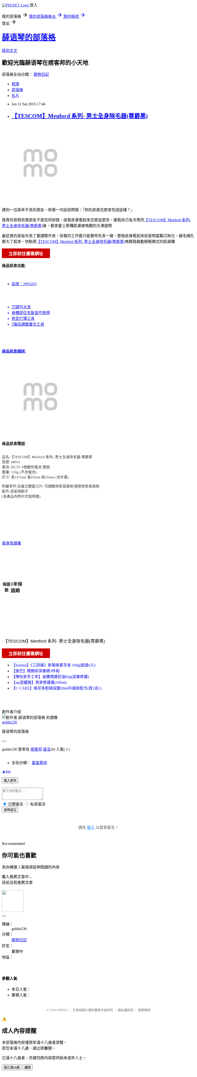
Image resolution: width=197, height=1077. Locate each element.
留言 (47, 749)
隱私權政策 (125, 1010)
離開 (28, 1067)
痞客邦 (36, 749)
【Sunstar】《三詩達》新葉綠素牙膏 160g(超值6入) (53, 665)
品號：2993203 (24, 284)
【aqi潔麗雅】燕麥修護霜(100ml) (39, 682)
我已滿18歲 (12, 1067)
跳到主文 (9, 51)
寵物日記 (41, 74)
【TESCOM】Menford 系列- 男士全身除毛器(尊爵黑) (80, 116)
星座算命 (39, 763)
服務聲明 (144, 1010)
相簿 (15, 84)
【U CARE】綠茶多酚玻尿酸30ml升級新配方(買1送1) (56, 688)
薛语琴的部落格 (29, 37)
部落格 (17, 90)
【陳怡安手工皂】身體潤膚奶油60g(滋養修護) (50, 677)
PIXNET (62, 1010)
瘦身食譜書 (11, 543)
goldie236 (9, 722)
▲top (6, 771)
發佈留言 (10, 810)
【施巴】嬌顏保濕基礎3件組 (36, 671)
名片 (15, 96)
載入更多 (10, 780)
